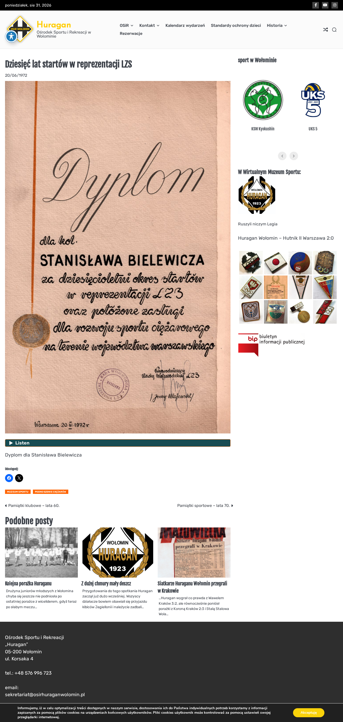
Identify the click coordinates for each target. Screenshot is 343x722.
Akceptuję (309, 712)
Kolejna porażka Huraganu (28, 584)
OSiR (124, 25)
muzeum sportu (18, 491)
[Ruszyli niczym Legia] (257, 212)
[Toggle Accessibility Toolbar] (11, 36)
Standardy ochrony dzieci (236, 25)
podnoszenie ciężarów (50, 491)
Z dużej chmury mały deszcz (106, 584)
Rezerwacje (131, 33)
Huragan (54, 24)
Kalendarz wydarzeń (185, 25)
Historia (274, 25)
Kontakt (147, 25)
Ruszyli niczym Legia (257, 224)
